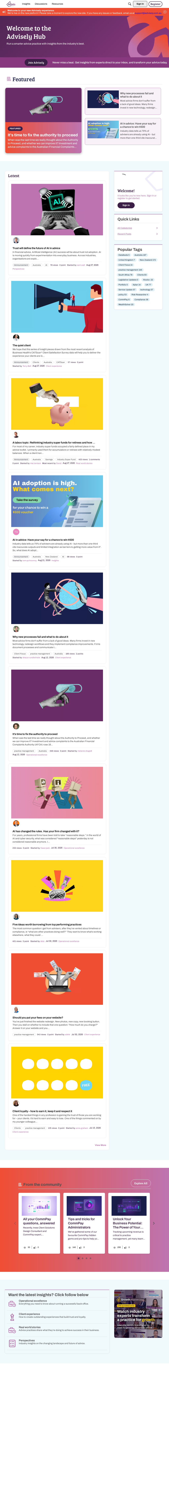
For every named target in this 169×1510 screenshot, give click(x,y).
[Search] (130, 4)
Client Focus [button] (20, 654)
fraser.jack (45, 848)
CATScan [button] (60, 362)
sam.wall (81, 265)
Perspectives (18, 269)
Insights (55, 560)
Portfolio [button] (123, 285)
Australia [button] (37, 265)
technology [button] (146, 289)
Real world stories (84, 463)
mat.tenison (35, 463)
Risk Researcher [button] (140, 294)
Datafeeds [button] (124, 255)
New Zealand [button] (51, 557)
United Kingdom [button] (126, 260)
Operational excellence (36, 755)
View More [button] (100, 1145)
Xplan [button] (137, 285)
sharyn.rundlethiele (31, 657)
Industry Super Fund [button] (66, 459)
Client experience (54, 366)
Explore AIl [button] (140, 1183)
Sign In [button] (126, 205)
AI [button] (46, 265)
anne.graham (82, 1128)
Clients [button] (36, 362)
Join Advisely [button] (36, 62)
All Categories (125, 228)
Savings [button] (49, 459)
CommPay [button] (124, 299)
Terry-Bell (27, 366)
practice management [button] (40, 654)
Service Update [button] (126, 289)
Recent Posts (124, 234)
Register (155, 4)
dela (42, 941)
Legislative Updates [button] (128, 280)
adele (67, 1034)
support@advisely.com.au (148, 13)
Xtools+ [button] (148, 280)
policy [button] (122, 294)
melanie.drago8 (85, 751)
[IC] (11, 4)
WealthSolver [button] (125, 304)
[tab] (79, 1258)
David (58, 463)
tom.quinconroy (30, 560)
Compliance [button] (141, 299)
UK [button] (148, 285)
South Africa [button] (125, 275)
